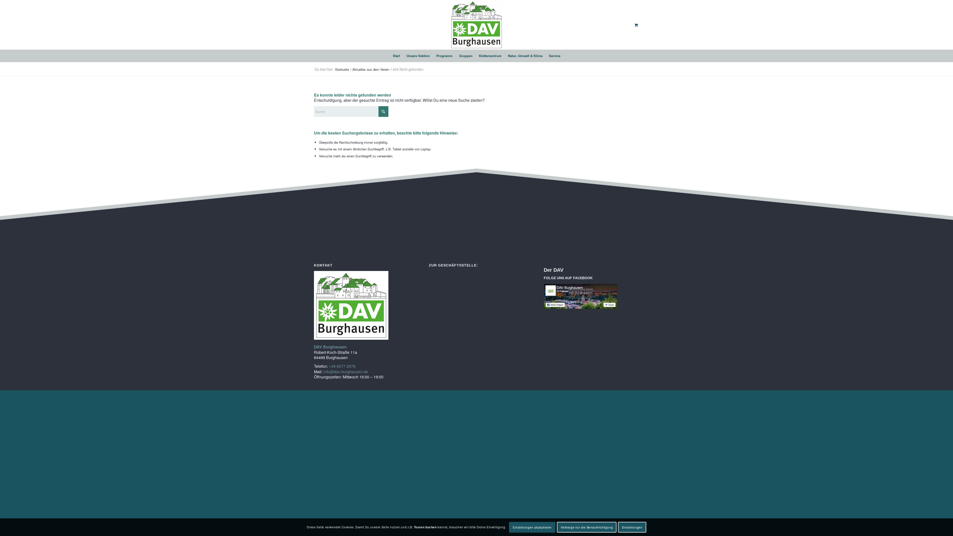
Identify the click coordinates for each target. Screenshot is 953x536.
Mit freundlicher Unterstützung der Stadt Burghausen (589, 278)
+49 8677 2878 (342, 366)
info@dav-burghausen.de (345, 371)
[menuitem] (396, 56)
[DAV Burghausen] (476, 25)
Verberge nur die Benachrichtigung (587, 527)
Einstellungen (632, 527)
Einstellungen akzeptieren (532, 527)
